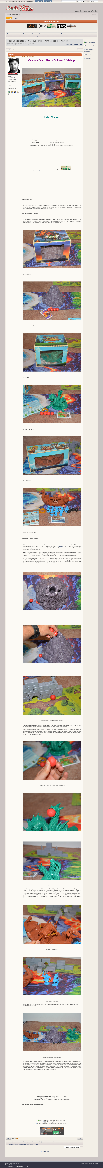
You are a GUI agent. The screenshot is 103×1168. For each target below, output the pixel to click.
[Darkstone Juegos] (8, 83)
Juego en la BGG (44, 155)
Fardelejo (12, 56)
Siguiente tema (78, 44)
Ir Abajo (9, 49)
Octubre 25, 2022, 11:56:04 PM (28, 56)
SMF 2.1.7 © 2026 (8, 1163)
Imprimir (80, 49)
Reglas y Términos (88, 1163)
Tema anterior (69, 44)
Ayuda (82, 1163)
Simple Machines (16, 1163)
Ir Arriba (9, 1138)
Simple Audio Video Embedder (11, 1164)
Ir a (62, 1147)
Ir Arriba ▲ (95, 1163)
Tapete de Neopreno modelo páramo (41, 170)
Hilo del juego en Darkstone (56, 155)
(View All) (14, 90)
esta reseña (61, 546)
